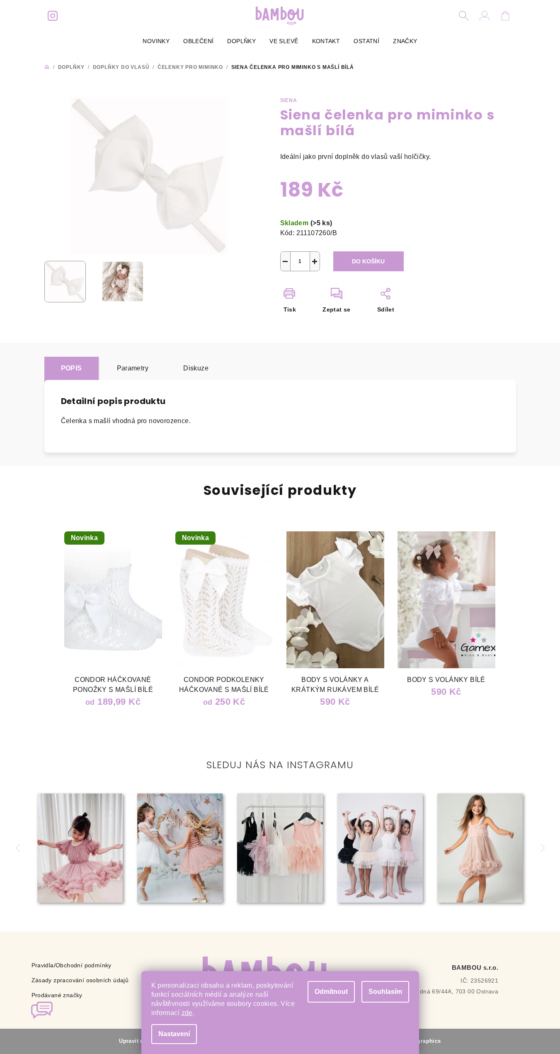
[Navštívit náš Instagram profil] (52, 15)
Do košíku (368, 261)
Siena (288, 100)
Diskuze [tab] (195, 368)
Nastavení (174, 1033)
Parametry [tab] (133, 368)
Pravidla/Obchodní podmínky (72, 965)
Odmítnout (331, 991)
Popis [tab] (71, 368)
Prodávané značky (57, 995)
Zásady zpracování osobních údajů (80, 980)
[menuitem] (156, 41)
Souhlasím (385, 991)
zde (187, 1012)
